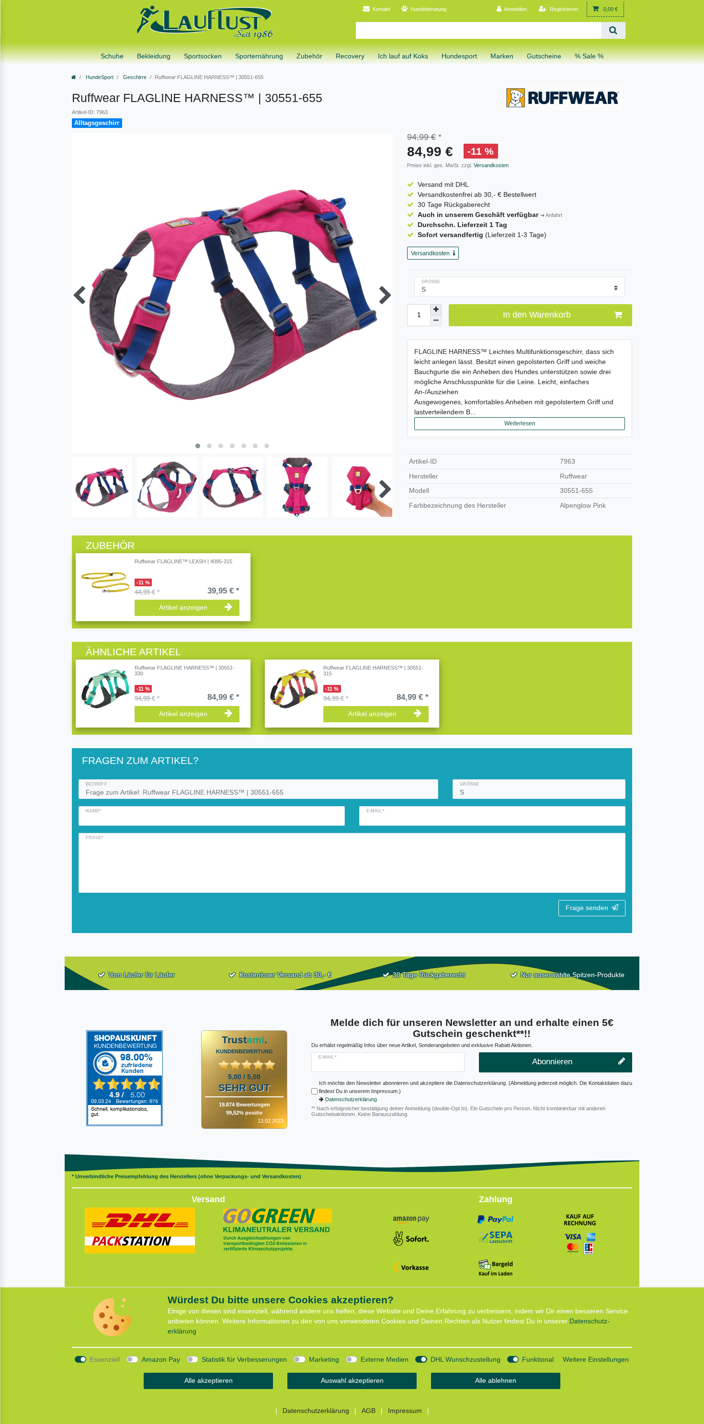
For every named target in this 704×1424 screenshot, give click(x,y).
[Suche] (613, 30)
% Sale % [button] (589, 56)
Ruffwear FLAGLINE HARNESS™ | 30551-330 (185, 670)
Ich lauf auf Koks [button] (403, 56)
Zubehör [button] (309, 56)
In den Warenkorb (537, 314)
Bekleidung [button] (153, 56)
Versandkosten (490, 165)
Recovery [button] (350, 56)
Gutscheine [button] (544, 56)
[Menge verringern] (436, 320)
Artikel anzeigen (183, 607)
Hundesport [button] (459, 56)
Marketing (324, 1359)
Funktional (538, 1359)
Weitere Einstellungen (596, 1359)
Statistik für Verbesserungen (244, 1359)
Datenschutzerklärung (351, 1099)
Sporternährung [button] (259, 56)
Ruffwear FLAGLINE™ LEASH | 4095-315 (183, 561)
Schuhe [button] (112, 56)
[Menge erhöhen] (436, 310)
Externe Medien (385, 1359)
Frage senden (587, 907)
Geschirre (134, 77)
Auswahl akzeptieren (352, 1380)
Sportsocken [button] (203, 56)
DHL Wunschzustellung (465, 1359)
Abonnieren (552, 1061)
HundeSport (99, 77)
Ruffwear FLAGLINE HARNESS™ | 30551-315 (373, 670)
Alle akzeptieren (208, 1380)
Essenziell (105, 1359)
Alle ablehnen (495, 1380)
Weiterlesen (519, 423)
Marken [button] (501, 56)
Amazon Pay (161, 1359)
